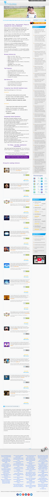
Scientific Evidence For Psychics (40, 244)
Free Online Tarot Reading (18, 485)
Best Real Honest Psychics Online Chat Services (40, 134)
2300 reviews (26, 196)
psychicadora (28, 282)
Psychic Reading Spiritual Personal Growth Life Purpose (40, 74)
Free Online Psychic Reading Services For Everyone (40, 93)
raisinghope (19, 185)
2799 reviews (26, 403)
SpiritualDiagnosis (19, 170)
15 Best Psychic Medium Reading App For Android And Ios (39, 126)
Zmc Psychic (8, 480)
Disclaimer (35, 7)
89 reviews (26, 309)
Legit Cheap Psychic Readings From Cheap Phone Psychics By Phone (18, 465)
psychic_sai (18, 361)
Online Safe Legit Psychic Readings (30, 480)
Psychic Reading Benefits (39, 236)
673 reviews (26, 228)
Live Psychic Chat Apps (5, 465)
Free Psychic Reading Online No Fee (43, 487)
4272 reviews (26, 372)
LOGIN (32, 0)
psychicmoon (12, 298)
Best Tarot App (40, 80)
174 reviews (26, 260)
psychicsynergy (16, 266)
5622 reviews (26, 355)
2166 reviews (26, 339)
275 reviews (26, 244)
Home (6, 7)
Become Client (23, 7)
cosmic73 (11, 345)
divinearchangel (22, 233)
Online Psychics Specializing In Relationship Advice (31, 466)
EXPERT (42, 0)
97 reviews (26, 292)
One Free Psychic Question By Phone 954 (18, 480)
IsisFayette (22, 377)
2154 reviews (26, 212)
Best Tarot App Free (29, 473)
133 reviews (26, 276)
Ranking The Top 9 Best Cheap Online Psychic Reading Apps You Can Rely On (43, 458)
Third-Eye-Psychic (38, 202)
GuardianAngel (12, 393)
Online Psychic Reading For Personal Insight (6, 471)
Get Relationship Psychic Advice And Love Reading (43, 480)
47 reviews (26, 323)
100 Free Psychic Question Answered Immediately (39, 108)
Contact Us (41, 7)
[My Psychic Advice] (10, 3)
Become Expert (17, 7)
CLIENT (38, 0)
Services (11, 7)
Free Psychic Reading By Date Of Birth (43, 473)
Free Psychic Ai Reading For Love (18, 472)
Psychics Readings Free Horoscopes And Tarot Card (6, 460)
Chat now (27, 190)
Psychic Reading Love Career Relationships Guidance (43, 465)
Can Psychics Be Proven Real (40, 242)
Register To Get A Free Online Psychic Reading (17, 156)
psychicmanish (27, 313)
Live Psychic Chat (31, 486)
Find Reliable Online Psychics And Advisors (6, 475)
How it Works (29, 7)
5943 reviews (26, 180)
